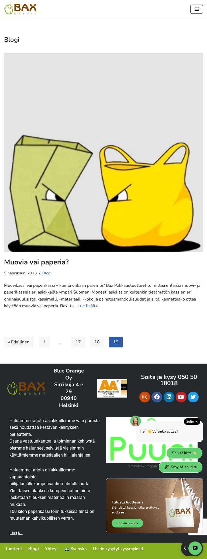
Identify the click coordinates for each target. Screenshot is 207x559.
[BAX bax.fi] (20, 9)
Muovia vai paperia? (36, 262)
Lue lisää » (88, 306)
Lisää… (16, 533)
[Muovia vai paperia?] (103, 152)
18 (97, 342)
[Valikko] (196, 9)
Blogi (46, 273)
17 (78, 342)
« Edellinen (18, 342)
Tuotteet (13, 549)
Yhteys (51, 549)
